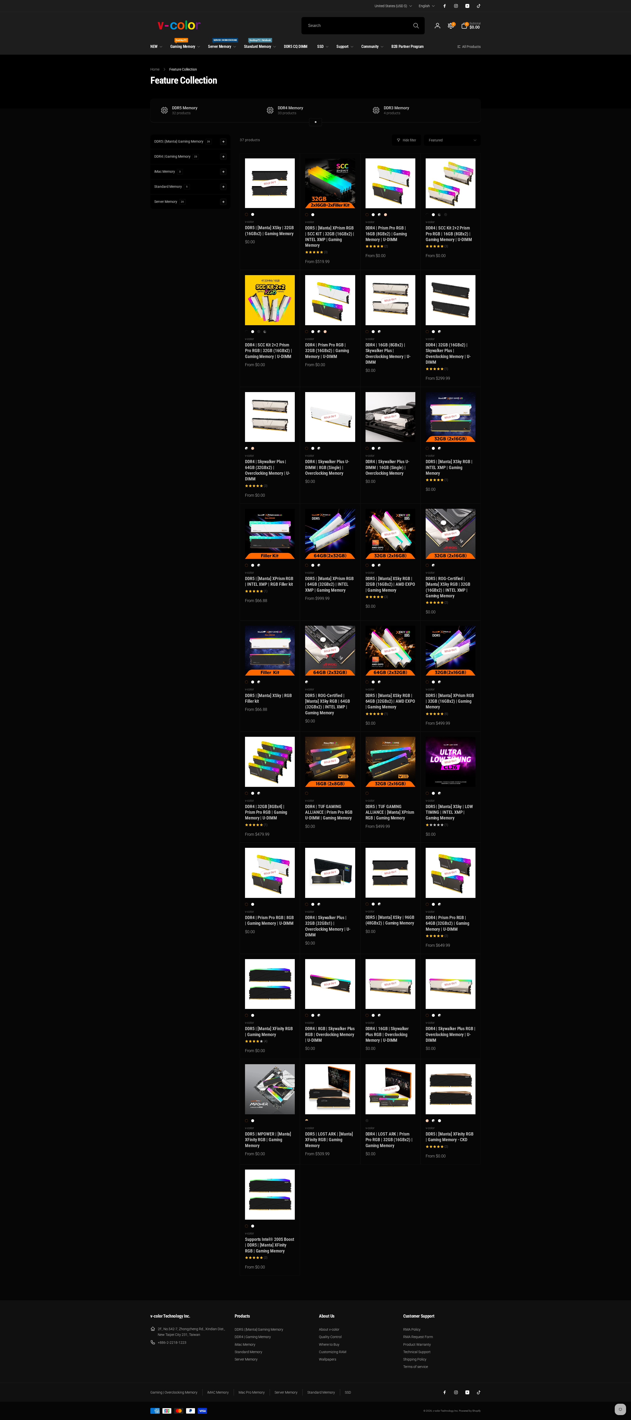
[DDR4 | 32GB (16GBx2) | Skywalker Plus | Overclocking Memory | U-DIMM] (450, 316)
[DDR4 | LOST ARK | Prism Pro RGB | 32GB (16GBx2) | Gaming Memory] (390, 1105)
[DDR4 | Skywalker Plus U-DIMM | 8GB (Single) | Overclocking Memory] (330, 432)
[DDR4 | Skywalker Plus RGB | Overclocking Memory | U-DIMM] (450, 999)
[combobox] (363, 25)
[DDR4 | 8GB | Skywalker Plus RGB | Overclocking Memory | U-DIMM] (330, 999)
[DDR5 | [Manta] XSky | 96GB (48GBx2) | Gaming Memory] (390, 888)
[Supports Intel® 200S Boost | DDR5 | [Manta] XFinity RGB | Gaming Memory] (270, 1210)
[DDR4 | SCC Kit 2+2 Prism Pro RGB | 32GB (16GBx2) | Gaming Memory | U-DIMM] (270, 316)
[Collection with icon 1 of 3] (315, 122)
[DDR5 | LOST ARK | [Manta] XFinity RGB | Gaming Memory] (330, 1105)
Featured (436, 140)
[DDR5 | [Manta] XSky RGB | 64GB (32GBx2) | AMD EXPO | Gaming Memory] (390, 666)
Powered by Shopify (470, 1410)
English (424, 6)
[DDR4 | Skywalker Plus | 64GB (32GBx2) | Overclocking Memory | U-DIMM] (270, 432)
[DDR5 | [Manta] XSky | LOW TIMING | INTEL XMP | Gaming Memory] (450, 777)
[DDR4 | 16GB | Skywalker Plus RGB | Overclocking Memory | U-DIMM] (390, 999)
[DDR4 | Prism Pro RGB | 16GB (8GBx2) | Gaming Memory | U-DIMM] (390, 199)
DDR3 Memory (396, 108)
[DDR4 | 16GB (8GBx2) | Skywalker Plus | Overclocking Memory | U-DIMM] (390, 316)
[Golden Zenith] (306, 1120)
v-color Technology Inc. (445, 1410)
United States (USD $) (391, 6)
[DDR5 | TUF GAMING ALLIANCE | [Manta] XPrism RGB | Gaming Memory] (390, 777)
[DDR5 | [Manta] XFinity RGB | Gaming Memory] (270, 999)
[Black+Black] (427, 214)
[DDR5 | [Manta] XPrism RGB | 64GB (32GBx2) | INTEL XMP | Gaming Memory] (330, 549)
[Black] (246, 214)
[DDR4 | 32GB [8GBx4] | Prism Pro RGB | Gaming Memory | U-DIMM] (270, 777)
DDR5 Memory (184, 108)
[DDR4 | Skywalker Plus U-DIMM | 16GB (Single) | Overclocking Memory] (390, 432)
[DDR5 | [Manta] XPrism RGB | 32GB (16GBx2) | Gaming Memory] (450, 666)
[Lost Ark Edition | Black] (367, 1120)
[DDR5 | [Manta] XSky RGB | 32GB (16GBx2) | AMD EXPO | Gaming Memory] (390, 549)
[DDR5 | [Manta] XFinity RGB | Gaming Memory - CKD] (450, 1105)
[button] (471, 25)
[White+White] (433, 214)
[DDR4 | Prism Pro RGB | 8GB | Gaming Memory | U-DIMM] (270, 888)
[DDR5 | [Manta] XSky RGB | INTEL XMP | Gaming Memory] (450, 432)
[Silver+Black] (439, 214)
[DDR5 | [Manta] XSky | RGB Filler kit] (270, 666)
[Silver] (379, 214)
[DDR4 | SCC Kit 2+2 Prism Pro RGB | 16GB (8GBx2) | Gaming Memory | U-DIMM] (450, 199)
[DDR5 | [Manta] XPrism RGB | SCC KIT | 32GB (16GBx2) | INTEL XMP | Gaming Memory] (330, 199)
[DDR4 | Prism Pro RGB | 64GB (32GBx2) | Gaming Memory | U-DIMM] (450, 888)
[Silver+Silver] (445, 214)
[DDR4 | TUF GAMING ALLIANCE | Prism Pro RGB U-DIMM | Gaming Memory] (330, 777)
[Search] (416, 26)
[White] (252, 214)
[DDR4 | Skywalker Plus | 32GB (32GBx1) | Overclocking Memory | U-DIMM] (330, 888)
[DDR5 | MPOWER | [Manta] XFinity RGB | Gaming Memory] (270, 1105)
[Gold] (385, 214)
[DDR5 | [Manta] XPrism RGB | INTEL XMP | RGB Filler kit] (270, 549)
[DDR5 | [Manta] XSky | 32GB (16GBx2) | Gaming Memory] (270, 198)
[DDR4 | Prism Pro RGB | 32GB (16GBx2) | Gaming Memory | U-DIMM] (330, 316)
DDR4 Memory (290, 108)
